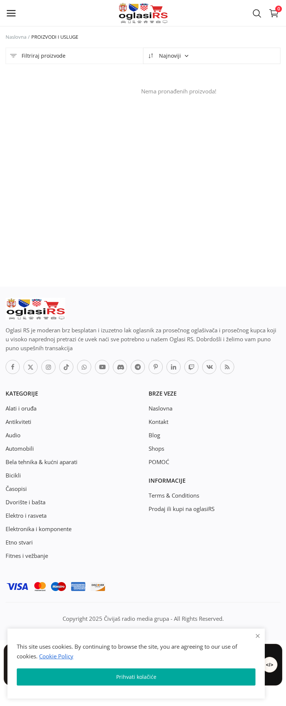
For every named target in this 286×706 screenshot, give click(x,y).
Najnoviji (169, 55)
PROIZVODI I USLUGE (54, 36)
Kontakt (158, 421)
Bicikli (13, 475)
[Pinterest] (156, 367)
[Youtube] (102, 367)
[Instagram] (48, 367)
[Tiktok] (66, 367)
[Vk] (209, 367)
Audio (13, 435)
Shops (156, 448)
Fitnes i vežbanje (27, 555)
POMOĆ (159, 462)
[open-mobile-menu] (11, 13)
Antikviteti (18, 421)
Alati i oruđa (21, 408)
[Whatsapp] (84, 367)
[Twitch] (191, 367)
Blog (154, 435)
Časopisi (16, 488)
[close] (257, 635)
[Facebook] (13, 367)
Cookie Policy (56, 656)
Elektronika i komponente (39, 529)
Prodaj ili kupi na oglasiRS (181, 508)
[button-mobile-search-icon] (257, 13)
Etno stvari (19, 542)
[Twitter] (30, 367)
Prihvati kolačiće (136, 676)
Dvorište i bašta (25, 502)
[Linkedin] (173, 367)
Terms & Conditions (174, 495)
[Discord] (120, 367)
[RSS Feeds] (227, 367)
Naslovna (16, 36)
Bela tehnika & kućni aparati (41, 462)
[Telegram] (138, 367)
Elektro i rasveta (26, 515)
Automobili (20, 448)
